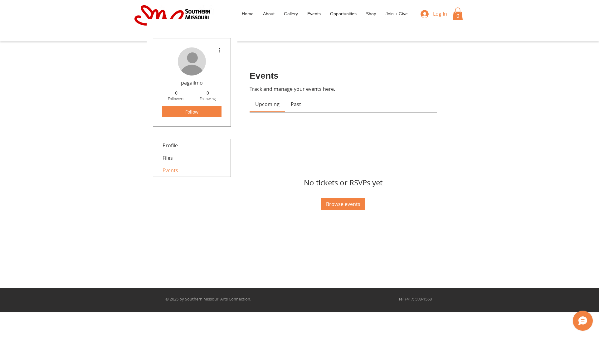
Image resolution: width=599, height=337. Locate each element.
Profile (170, 145)
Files (168, 157)
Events (170, 170)
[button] (457, 13)
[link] (267, 104)
